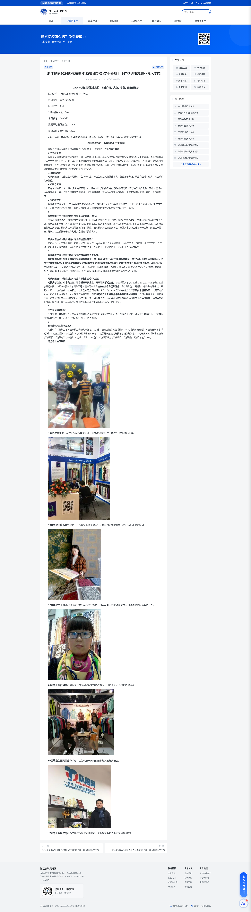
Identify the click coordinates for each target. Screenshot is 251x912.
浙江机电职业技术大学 (188, 112)
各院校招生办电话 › (180, 905)
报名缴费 (114, 20)
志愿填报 (188, 873)
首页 (51, 20)
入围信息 (135, 20)
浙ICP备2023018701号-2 (65, 905)
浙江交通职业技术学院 (188, 157)
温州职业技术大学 (186, 138)
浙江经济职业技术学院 (188, 151)
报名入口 (172, 877)
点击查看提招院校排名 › (191, 164)
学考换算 (188, 877)
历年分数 (172, 873)
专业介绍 (66, 61)
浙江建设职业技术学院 (188, 145)
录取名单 (199, 20)
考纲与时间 (173, 882)
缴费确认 (156, 20)
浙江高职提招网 (46, 905)
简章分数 (92, 20)
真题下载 (188, 882)
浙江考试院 (204, 877)
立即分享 (159, 67)
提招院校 (71, 20)
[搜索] (209, 12)
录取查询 (188, 886)
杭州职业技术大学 (186, 125)
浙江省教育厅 (205, 873)
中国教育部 (204, 882)
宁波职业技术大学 (186, 132)
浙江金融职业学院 (186, 119)
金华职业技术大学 (186, 106)
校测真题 (178, 20)
